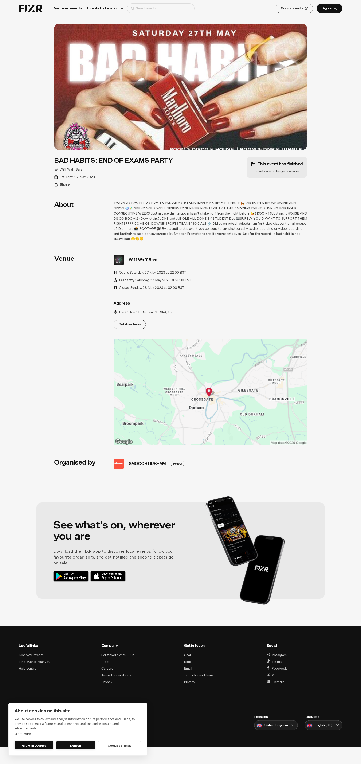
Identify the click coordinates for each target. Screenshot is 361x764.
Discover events (67, 8)
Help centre (27, 668)
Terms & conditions (116, 675)
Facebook (279, 668)
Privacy (106, 682)
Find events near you (34, 662)
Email (188, 668)
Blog (105, 662)
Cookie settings (119, 745)
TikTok (277, 662)
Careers (107, 668)
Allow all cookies (34, 745)
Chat (187, 655)
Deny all (75, 745)
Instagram (279, 655)
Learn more (23, 734)
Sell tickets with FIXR (117, 655)
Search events (146, 8)
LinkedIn (278, 682)
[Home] (30, 8)
